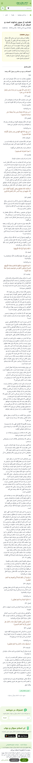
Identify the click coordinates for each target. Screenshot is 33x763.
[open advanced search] (8, 8)
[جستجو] (3, 8)
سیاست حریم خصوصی (12, 745)
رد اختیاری (14, 760)
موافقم (24, 760)
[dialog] (16, 755)
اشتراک (5, 718)
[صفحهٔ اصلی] (30, 15)
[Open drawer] (2, 3)
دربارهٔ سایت (23, 745)
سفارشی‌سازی (5, 760)
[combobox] (20, 8)
